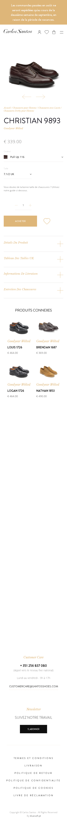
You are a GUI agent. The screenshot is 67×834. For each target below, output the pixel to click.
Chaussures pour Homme (24, 108)
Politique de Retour (33, 773)
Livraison (33, 765)
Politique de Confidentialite (33, 780)
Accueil (7, 108)
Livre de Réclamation (34, 795)
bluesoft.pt (35, 815)
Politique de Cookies (33, 788)
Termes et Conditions (33, 758)
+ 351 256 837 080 (33, 665)
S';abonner (33, 729)
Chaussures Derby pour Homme (19, 110)
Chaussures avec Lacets (49, 108)
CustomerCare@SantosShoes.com (33, 686)
